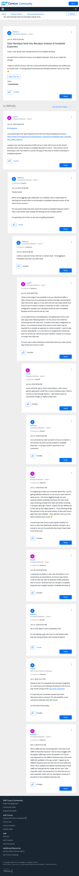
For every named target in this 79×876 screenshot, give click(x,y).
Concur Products (9, 825)
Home (4, 14)
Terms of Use (15, 864)
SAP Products (8, 840)
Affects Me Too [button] (14, 77)
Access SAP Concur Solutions (14, 818)
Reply (66, 96)
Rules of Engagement (10, 803)
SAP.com (6, 836)
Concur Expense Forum (35, 14)
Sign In (73, 3)
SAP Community (9, 844)
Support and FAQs (9, 811)
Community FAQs (9, 807)
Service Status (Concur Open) (13, 851)
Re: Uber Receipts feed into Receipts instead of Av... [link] (22, 17)
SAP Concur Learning (10, 855)
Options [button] (72, 14)
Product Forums (16, 14)
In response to (19, 183)
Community (25, 3)
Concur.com (7, 822)
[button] (71, 32)
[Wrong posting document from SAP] (70, 107)
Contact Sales (8, 829)
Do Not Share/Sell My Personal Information (32, 864)
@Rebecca (13, 128)
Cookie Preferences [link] (51, 864)
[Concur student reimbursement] (74, 107)
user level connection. (57, 689)
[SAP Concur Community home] (10, 3)
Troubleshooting (13, 84)
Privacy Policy (7, 864)
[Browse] (4, 9)
